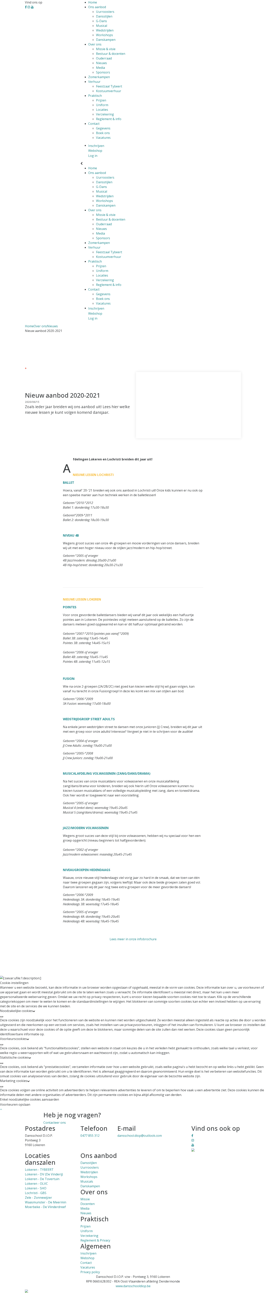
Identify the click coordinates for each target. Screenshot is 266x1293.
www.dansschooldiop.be (133, 1286)
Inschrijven (88, 1253)
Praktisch (95, 95)
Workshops (104, 35)
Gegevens (103, 128)
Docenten (87, 1204)
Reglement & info (108, 119)
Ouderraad (104, 58)
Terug (30, 368)
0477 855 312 (90, 1135)
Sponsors (103, 72)
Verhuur (94, 81)
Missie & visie (105, 49)
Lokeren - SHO (35, 1188)
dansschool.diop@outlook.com (139, 1135)
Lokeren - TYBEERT (39, 1169)
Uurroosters (105, 12)
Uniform (102, 105)
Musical (101, 26)
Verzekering (105, 114)
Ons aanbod (97, 7)
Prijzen (101, 100)
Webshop (87, 1258)
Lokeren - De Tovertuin (42, 1179)
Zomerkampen (99, 77)
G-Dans (101, 21)
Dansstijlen (104, 16)
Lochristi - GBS (35, 1193)
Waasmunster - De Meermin (45, 1202)
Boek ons (103, 133)
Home (92, 2)
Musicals (86, 1181)
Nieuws (101, 63)
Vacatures (103, 137)
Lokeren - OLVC (36, 1183)
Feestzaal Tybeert (109, 86)
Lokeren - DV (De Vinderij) (44, 1174)
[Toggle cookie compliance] (1, 1016)
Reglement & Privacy (95, 1240)
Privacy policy (90, 1272)
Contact (94, 123)
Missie (85, 1199)
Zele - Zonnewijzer (38, 1197)
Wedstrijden (105, 30)
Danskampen (105, 40)
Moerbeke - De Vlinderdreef (45, 1207)
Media (100, 67)
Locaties (102, 109)
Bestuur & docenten (110, 54)
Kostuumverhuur (108, 91)
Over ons (94, 44)
